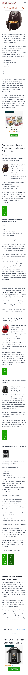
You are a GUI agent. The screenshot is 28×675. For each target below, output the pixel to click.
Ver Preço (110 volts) (4, 211)
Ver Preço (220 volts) (10, 559)
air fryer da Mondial (19, 629)
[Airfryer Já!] (9, 3)
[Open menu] (25, 3)
